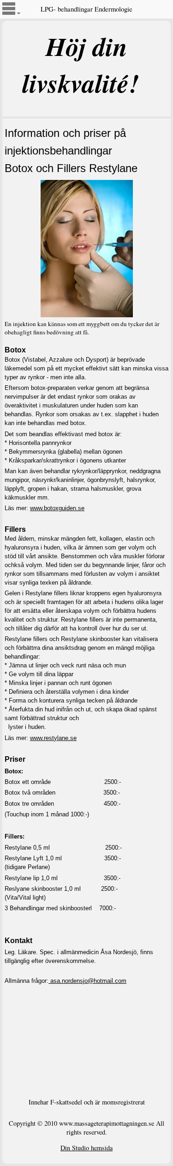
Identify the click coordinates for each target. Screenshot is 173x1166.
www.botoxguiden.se (57, 508)
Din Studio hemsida (86, 1147)
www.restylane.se (53, 737)
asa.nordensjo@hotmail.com (87, 980)
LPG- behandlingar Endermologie (86, 9)
